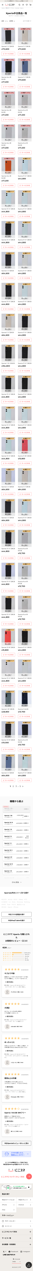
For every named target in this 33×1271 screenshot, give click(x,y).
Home (3, 8)
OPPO (3, 904)
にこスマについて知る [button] (9, 1232)
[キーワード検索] (19, 4)
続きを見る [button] (10, 982)
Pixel (8, 904)
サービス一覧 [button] (6, 1238)
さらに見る (15, 882)
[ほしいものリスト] (26, 4)
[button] (16, 953)
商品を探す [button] (6, 1194)
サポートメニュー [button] (8, 1215)
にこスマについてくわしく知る (12, 1177)
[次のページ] (23, 786)
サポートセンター (10, 1221)
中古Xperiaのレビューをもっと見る (16, 1143)
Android (17, 8)
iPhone (15, 907)
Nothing (27, 902)
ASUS (15, 899)
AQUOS (4, 899)
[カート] (30, 4)
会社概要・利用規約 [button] (9, 1244)
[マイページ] (23, 4)
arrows (10, 899)
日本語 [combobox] (14, 1261)
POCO (14, 904)
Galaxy (21, 899)
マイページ (8, 1226)
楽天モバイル (21, 904)
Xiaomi (10, 907)
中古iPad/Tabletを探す (16, 920)
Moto (14, 902)
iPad (3, 1210)
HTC (25, 899)
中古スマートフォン (10, 8)
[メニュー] (2, 4)
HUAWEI (4, 902)
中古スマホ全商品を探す (16, 914)
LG (10, 902)
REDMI (3, 907)
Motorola (20, 902)
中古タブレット (23, 1200)
